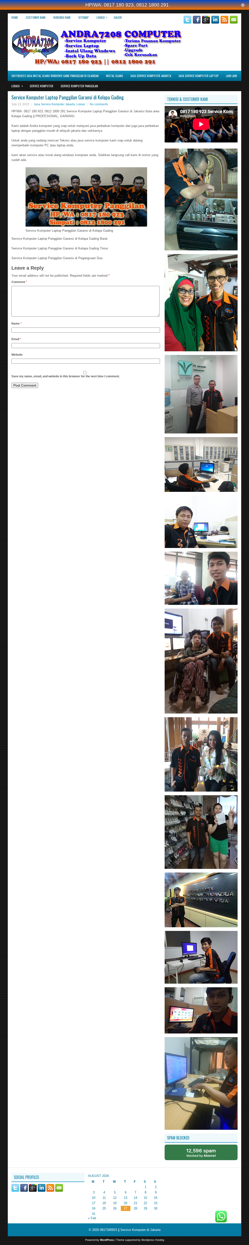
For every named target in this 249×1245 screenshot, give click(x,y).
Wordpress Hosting (152, 1239)
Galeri (118, 17)
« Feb (92, 1218)
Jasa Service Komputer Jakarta (150, 76)
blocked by (201, 1152)
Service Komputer (41, 86)
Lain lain (231, 76)
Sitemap (83, 17)
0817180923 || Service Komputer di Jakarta (130, 1230)
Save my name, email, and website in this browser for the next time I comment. (65, 376)
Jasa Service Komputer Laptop (198, 76)
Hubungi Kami (62, 17)
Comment (19, 282)
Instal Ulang (114, 76)
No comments (99, 104)
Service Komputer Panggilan (79, 86)
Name (16, 323)
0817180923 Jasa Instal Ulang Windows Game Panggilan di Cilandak (55, 76)
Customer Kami (35, 17)
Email (16, 339)
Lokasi (102, 17)
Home (14, 17)
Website (17, 354)
